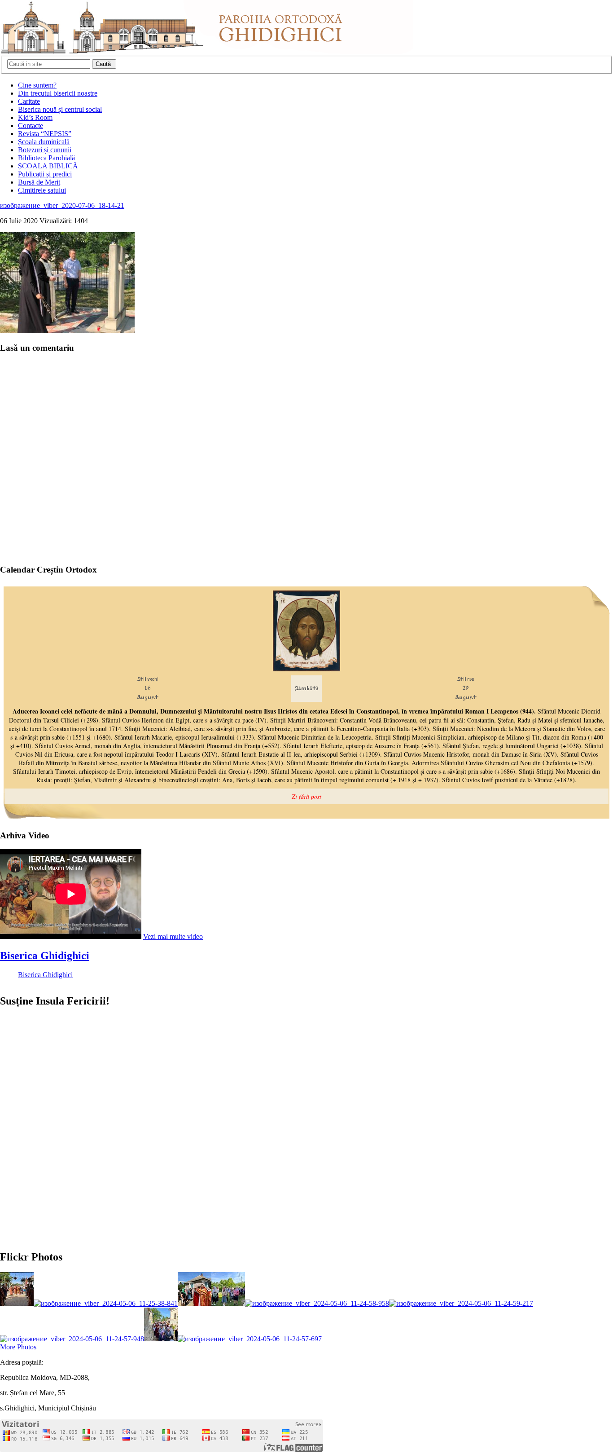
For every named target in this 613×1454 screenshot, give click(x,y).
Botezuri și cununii (44, 150)
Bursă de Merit (39, 182)
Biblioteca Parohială (46, 158)
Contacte (30, 125)
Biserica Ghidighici (44, 955)
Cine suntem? (37, 85)
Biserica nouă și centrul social (60, 109)
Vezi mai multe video (173, 936)
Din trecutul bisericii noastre (57, 93)
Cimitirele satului (42, 190)
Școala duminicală (44, 141)
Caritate (29, 101)
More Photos (18, 1347)
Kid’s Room (35, 117)
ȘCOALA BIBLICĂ (48, 166)
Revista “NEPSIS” (44, 133)
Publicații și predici (45, 174)
